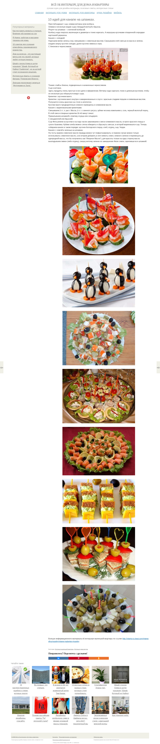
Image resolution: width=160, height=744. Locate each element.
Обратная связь (98, 737)
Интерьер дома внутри (81, 649)
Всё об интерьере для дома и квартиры (80, 4)
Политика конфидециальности (61, 740)
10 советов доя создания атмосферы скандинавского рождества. (25, 47)
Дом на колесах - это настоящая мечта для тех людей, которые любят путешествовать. (27, 57)
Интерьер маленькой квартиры (64, 649)
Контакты (55, 737)
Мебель (118, 12)
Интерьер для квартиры (82, 12)
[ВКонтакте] (58, 658)
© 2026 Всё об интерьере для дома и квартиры (24, 737)
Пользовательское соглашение (68, 737)
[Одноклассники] (99, 658)
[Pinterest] (79, 658)
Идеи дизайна (104, 12)
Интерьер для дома (56, 12)
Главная (39, 12)
